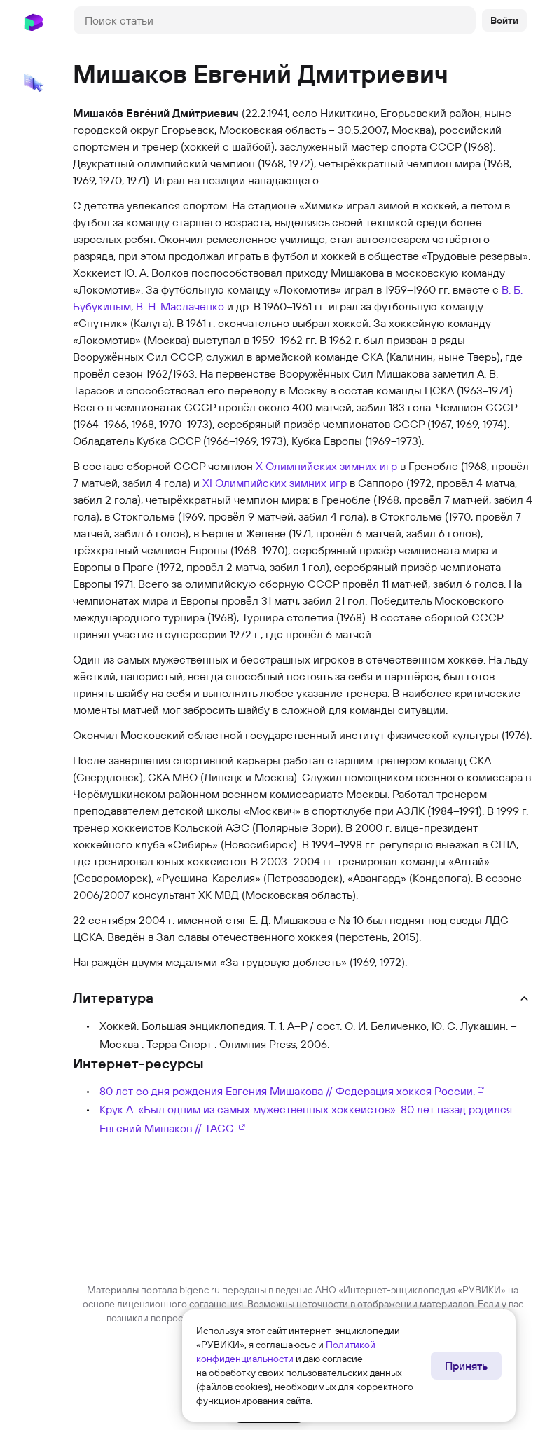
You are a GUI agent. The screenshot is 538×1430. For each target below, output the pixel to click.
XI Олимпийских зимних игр (274, 483)
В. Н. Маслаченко (180, 306)
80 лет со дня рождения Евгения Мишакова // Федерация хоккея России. (287, 1091)
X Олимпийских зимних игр (326, 466)
